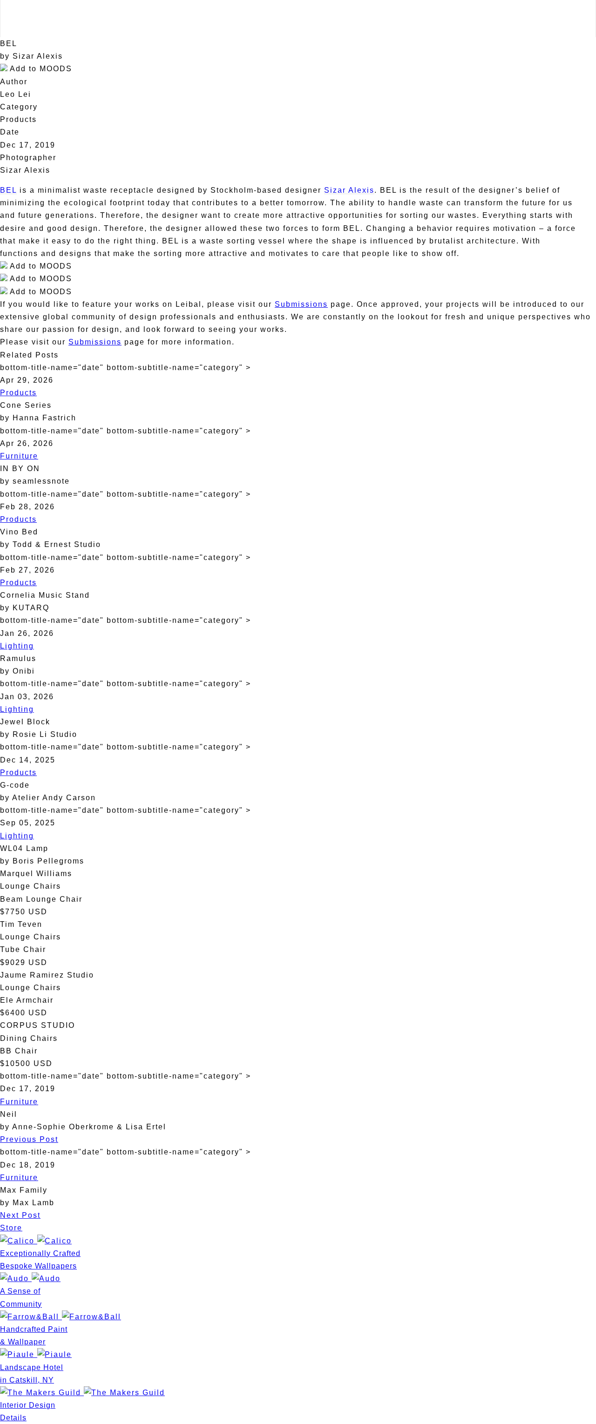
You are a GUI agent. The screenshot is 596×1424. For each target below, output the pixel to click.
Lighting (17, 646)
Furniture (19, 456)
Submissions (301, 304)
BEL (8, 190)
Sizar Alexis (349, 190)
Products (18, 393)
